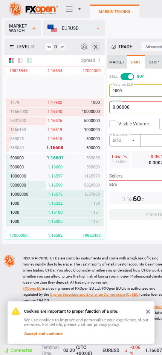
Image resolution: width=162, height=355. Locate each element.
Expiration (121, 134)
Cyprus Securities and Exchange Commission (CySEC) (95, 294)
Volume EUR (123, 84)
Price (117, 101)
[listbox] (74, 28)
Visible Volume (133, 124)
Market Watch (18, 28)
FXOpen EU (32, 288)
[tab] (117, 62)
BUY (140, 76)
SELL (113, 76)
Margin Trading (114, 11)
